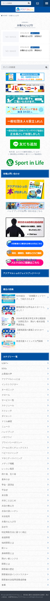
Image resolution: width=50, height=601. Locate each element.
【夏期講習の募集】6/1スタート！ (30, 331)
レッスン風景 (8, 468)
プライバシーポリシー (12, 442)
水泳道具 (6, 516)
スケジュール (8, 405)
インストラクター (10, 384)
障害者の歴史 (8, 569)
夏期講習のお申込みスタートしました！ (30, 308)
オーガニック (8, 389)
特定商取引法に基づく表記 (14, 532)
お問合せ (37, 3)
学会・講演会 (8, 484)
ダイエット (7, 416)
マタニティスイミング (12, 458)
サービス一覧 (8, 400)
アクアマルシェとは (11, 379)
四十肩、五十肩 (9, 474)
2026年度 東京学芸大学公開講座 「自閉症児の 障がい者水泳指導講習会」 (32, 321)
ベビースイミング (10, 453)
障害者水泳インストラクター (15, 574)
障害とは (6, 563)
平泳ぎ (5, 490)
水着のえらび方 (9, 521)
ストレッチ (7, 410)
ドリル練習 (7, 421)
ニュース (6, 426)
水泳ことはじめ (9, 500)
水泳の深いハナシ (10, 511)
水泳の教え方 (8, 505)
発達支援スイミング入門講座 (29, 341)
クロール (6, 395)
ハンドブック (8, 431)
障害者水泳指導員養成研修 (14, 579)
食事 (4, 585)
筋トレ (5, 548)
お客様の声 (7, 373)
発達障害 (6, 537)
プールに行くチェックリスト (15, 447)
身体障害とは (8, 553)
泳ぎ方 (5, 527)
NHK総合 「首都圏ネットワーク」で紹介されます (31, 297)
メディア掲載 (8, 463)
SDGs (4, 368)
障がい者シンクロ (10, 558)
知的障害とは (8, 542)
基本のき (6, 479)
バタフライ (7, 437)
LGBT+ (5, 363)
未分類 (5, 495)
